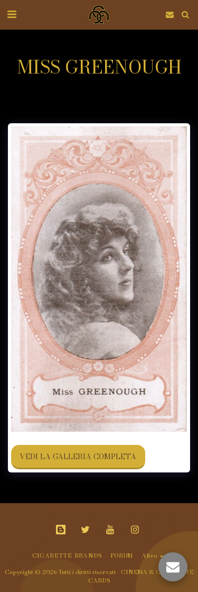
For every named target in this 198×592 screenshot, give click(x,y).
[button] (12, 14)
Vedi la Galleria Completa (78, 456)
